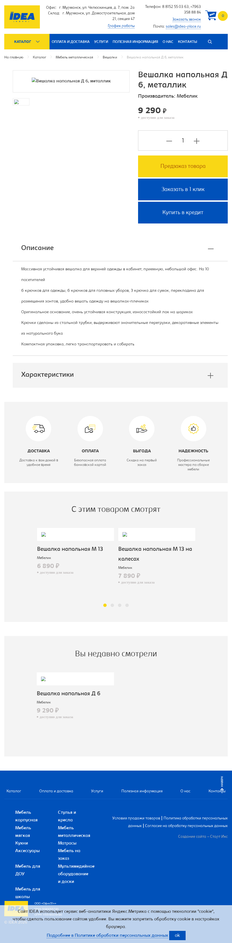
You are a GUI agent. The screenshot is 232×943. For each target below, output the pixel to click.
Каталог (22, 42)
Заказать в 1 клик (183, 189)
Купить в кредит (182, 213)
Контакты (187, 42)
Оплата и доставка (71, 42)
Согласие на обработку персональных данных (186, 826)
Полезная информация (135, 42)
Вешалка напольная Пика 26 (167, 549)
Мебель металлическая (74, 57)
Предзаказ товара (183, 166)
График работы (121, 26)
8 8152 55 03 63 (175, 7)
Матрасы (67, 843)
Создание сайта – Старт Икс (203, 837)
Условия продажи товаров (136, 819)
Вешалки (110, 57)
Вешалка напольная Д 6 (68, 694)
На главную (13, 57)
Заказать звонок (186, 20)
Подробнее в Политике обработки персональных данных (107, 935)
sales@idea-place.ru (183, 27)
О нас (168, 42)
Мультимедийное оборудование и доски (76, 874)
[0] (210, 16)
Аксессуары (27, 851)
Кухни (21, 843)
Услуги (101, 42)
